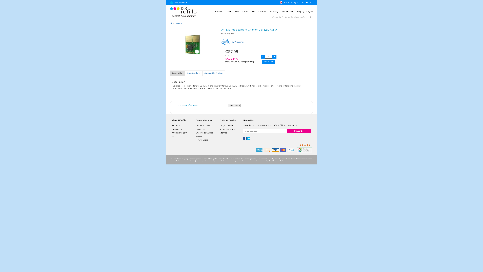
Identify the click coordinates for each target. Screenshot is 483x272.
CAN (284, 2)
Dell (237, 11)
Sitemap (223, 133)
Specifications (193, 73)
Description (177, 73)
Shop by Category (305, 11)
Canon (228, 11)
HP (253, 11)
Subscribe (299, 131)
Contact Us (177, 129)
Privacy (199, 136)
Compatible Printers (213, 73)
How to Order (202, 140)
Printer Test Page (227, 129)
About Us (176, 126)
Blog (174, 136)
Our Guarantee (237, 42)
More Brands (287, 11)
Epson (245, 11)
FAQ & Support (226, 126)
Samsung (274, 11)
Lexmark (262, 11)
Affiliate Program (179, 133)
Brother (218, 11)
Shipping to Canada (204, 133)
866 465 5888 (181, 3)
